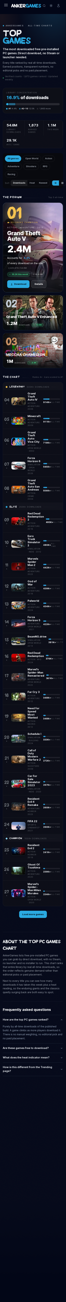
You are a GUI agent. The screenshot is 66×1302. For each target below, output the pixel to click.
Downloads (19, 183)
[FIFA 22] (18, 826)
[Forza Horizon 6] (18, 466)
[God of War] (18, 587)
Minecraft (34, 416)
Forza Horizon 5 (34, 619)
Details (39, 284)
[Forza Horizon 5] (18, 623)
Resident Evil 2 (33, 847)
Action (48, 158)
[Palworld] (18, 605)
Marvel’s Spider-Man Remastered (36, 672)
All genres (13, 158)
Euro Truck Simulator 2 (34, 541)
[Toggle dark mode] (51, 5)
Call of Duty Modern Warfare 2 (34, 755)
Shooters (31, 166)
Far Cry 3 (34, 692)
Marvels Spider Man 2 (33, 561)
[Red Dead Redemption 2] (18, 521)
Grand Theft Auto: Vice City (33, 437)
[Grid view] (62, 183)
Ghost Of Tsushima (34, 866)
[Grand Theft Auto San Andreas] (18, 490)
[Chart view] (55, 183)
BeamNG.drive (37, 636)
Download (20, 284)
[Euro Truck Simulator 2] (18, 544)
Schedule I (34, 734)
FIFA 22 (32, 821)
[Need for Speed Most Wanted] (18, 718)
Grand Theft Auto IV (32, 396)
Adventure (13, 166)
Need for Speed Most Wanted (33, 713)
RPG (45, 166)
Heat (32, 183)
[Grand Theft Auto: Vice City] (18, 442)
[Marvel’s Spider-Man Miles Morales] (18, 893)
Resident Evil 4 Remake (33, 802)
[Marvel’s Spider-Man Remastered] (18, 677)
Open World (31, 158)
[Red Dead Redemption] (18, 658)
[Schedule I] (18, 739)
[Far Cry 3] (18, 697)
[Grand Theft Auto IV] (18, 401)
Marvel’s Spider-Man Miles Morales (34, 888)
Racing (11, 174)
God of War (32, 583)
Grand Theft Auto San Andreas (34, 485)
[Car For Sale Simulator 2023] (18, 784)
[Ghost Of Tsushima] (18, 871)
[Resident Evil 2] (18, 851)
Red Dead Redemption (36, 654)
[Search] (44, 5)
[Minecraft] (18, 421)
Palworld (33, 600)
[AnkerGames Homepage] (26, 5)
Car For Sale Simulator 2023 (34, 780)
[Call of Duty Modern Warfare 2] (18, 760)
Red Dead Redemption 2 (36, 516)
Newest (43, 183)
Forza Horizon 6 (34, 460)
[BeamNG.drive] (18, 641)
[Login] (58, 5)
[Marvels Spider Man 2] (18, 566)
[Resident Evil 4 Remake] (18, 806)
